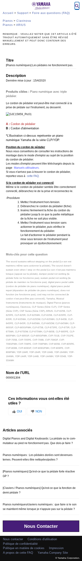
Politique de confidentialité (20, 543)
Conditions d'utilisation (42, 539)
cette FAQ (33, 176)
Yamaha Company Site (53, 552)
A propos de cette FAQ (18, 552)
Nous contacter (13, 539)
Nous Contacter (41, 526)
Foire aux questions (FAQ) (51, 13)
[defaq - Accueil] (41, 5)
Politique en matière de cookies (23, 548)
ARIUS (21, 25)
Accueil (8, 13)
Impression (56, 548)
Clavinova (23, 20)
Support (22, 13)
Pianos (8, 20)
